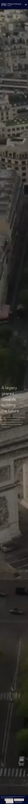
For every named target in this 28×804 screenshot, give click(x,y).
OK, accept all (8, 799)
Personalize (10, 802)
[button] (26, 4)
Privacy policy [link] (18, 802)
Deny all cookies (19, 799)
